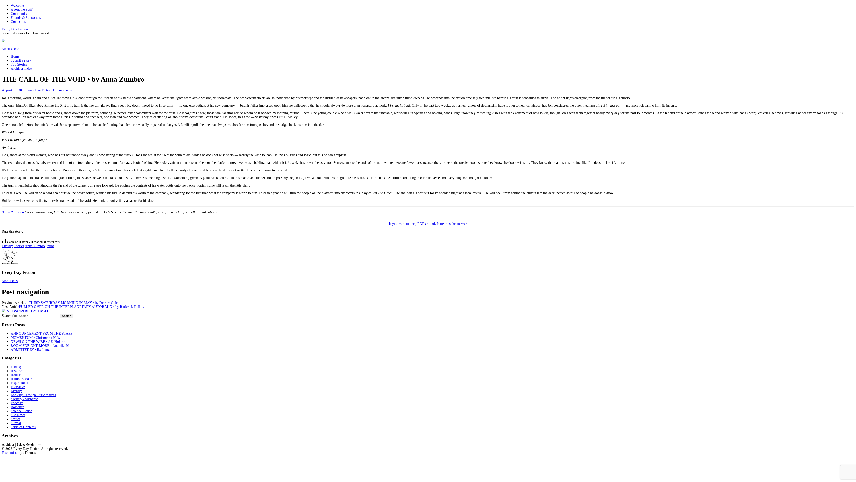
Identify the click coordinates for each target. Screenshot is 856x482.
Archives (8, 444)
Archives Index (21, 68)
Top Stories (19, 64)
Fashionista (10, 453)
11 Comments (62, 90)
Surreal (16, 423)
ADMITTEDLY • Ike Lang (30, 349)
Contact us (18, 21)
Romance (17, 407)
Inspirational (19, 383)
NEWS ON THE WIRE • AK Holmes (38, 341)
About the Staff (21, 9)
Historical (17, 371)
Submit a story (21, 60)
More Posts (10, 281)
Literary (7, 246)
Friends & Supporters (26, 17)
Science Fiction (21, 411)
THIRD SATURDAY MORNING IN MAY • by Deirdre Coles (71, 303)
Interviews (18, 387)
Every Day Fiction (15, 29)
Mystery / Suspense (24, 399)
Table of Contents (23, 427)
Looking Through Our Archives (33, 395)
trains (50, 246)
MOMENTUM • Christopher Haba (36, 337)
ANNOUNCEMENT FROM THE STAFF (41, 333)
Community (19, 13)
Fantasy (16, 367)
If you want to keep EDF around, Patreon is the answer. (428, 224)
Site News (18, 415)
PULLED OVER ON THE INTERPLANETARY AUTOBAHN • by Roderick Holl (81, 307)
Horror (15, 375)
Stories (19, 246)
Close (15, 49)
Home (15, 56)
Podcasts (17, 403)
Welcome (17, 5)
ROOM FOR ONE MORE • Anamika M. (40, 345)
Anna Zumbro (13, 212)
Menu (6, 49)
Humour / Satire (22, 379)
